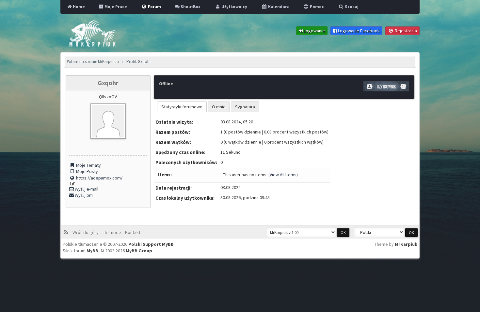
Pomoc (316, 6)
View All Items (283, 175)
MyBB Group (139, 251)
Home (78, 6)
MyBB (92, 251)
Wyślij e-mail (86, 189)
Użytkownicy (233, 6)
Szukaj (351, 6)
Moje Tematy (88, 165)
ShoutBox (190, 6)
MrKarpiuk (406, 244)
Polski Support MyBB (151, 244)
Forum (154, 6)
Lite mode (112, 232)
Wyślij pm (83, 195)
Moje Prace (115, 6)
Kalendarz (278, 6)
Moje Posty (86, 171)
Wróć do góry (86, 232)
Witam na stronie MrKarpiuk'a (93, 61)
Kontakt (132, 232)
